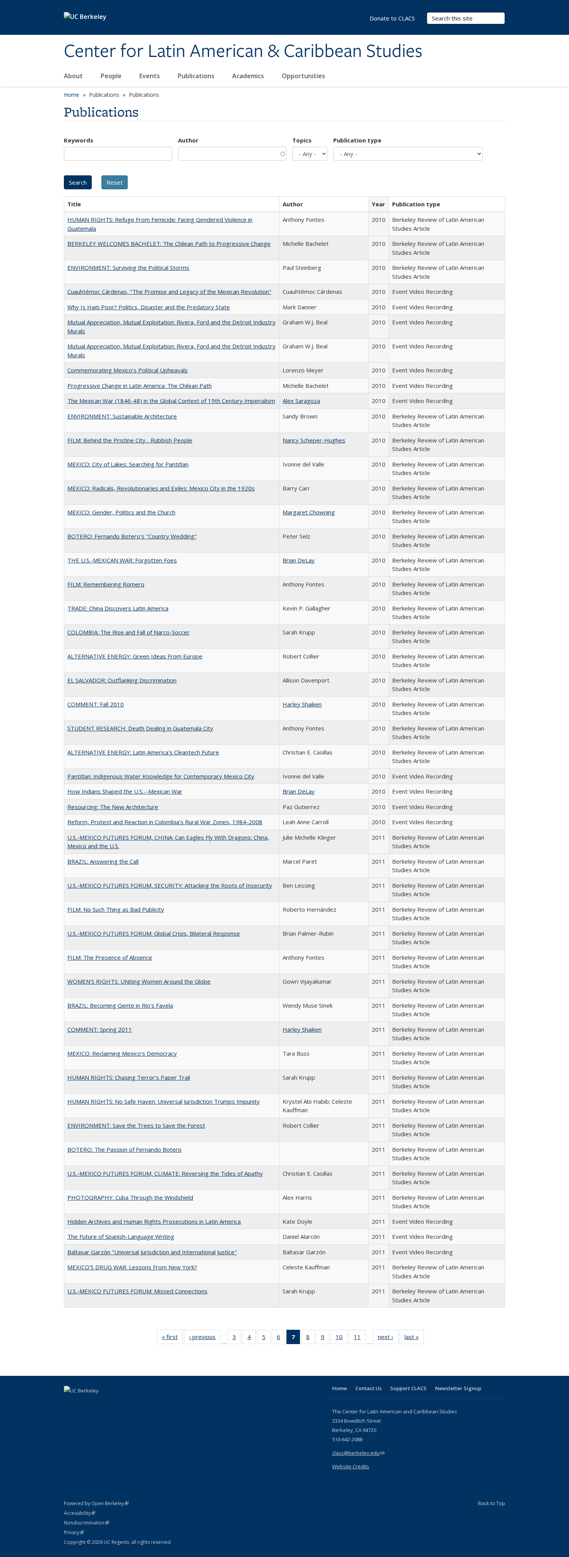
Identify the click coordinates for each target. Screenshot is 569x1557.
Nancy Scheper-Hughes (314, 440)
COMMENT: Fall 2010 (95, 704)
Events (150, 76)
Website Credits (350, 1466)
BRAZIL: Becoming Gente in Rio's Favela (120, 1005)
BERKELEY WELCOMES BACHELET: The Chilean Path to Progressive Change (169, 243)
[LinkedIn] (86, 1403)
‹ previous (205, 1338)
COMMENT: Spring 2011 (99, 1029)
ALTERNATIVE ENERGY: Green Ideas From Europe (134, 656)
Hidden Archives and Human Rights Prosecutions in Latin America (154, 1221)
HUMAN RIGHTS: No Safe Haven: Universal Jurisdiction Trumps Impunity (163, 1101)
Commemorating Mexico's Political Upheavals (127, 370)
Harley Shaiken (302, 704)
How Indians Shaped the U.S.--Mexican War (124, 791)
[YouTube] (101, 1403)
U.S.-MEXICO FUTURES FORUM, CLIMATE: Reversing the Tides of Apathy (165, 1173)
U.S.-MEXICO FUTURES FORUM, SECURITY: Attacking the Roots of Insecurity (169, 885)
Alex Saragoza (301, 401)
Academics (249, 76)
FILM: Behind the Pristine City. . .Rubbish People (129, 440)
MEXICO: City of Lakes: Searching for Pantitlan (128, 464)
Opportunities (304, 76)
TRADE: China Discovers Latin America (117, 608)
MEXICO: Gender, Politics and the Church (121, 512)
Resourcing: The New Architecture (112, 807)
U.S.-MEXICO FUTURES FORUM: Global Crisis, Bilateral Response (153, 933)
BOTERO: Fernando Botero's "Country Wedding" (132, 536)
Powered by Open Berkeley (96, 1503)
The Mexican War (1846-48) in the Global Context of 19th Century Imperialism (171, 401)
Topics (302, 140)
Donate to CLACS (392, 18)
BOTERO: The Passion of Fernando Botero (124, 1149)
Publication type (357, 140)
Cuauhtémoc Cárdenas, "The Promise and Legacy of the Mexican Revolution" (169, 291)
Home (71, 94)
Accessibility (79, 1513)
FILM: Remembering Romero (105, 584)
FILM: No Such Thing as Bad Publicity (115, 909)
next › (388, 1338)
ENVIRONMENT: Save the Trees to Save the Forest (136, 1125)
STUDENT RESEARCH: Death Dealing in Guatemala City (140, 728)
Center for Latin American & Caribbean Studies (243, 51)
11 (360, 1338)
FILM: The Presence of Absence (109, 957)
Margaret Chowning (309, 512)
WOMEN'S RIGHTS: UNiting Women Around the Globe (139, 981)
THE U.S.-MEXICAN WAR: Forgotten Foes (122, 560)
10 (342, 1338)
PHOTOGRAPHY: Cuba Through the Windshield (130, 1197)
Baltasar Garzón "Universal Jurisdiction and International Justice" (152, 1252)
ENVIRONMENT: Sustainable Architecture (122, 416)
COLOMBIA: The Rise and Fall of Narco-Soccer (128, 632)
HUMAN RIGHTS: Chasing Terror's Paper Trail (128, 1077)
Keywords (78, 140)
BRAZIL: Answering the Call (103, 861)
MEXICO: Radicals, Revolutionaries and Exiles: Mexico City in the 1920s (161, 488)
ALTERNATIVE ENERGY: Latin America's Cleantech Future (143, 752)
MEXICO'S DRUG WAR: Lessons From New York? (132, 1267)
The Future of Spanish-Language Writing (120, 1236)
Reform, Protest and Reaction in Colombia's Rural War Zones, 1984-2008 (164, 822)
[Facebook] (71, 1403)
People (112, 76)
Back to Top (491, 1503)
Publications (197, 76)
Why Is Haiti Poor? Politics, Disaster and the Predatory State (148, 307)
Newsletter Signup (458, 1388)
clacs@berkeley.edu (358, 1452)
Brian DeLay (299, 560)
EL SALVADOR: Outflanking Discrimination (122, 680)
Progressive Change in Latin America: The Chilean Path (139, 385)
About (74, 76)
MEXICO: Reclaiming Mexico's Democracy (122, 1053)
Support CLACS (408, 1388)
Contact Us (368, 1388)
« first (172, 1338)
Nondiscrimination (86, 1522)
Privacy (74, 1532)
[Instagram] (116, 1403)
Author (188, 140)
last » (414, 1338)
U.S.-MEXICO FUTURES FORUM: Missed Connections (137, 1291)
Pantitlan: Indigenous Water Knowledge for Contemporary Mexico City (160, 776)
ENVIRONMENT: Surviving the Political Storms (128, 267)
